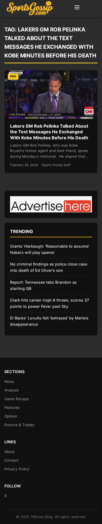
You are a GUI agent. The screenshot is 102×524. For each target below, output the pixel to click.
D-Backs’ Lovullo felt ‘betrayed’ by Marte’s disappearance (49, 321)
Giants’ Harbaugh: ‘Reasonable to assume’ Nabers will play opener (49, 249)
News (9, 381)
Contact (11, 460)
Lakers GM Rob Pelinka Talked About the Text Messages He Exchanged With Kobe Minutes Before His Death (49, 131)
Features (12, 407)
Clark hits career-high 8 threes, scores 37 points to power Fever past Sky (49, 303)
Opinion (10, 416)
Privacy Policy (16, 469)
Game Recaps (16, 399)
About (9, 451)
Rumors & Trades (19, 425)
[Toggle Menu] (77, 8)
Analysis (11, 390)
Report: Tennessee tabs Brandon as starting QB (43, 285)
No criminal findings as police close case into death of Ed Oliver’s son (48, 267)
